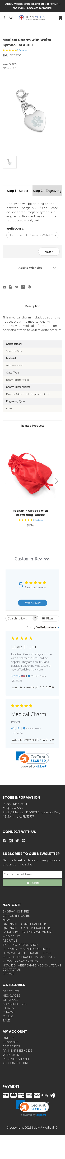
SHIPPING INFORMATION (21, 944)
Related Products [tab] (32, 425)
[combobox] (43, 627)
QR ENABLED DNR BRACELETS (25, 924)
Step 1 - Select (17, 191)
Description (32, 306)
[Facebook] (4, 840)
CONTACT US (12, 969)
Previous (4, 481)
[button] (32, 30)
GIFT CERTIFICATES (16, 915)
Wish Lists (11, 1054)
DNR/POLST (11, 999)
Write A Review (32, 602)
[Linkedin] (23, 287)
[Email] (4, 287)
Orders (9, 1038)
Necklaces (11, 995)
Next (48, 252)
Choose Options (32, 473)
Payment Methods (17, 1050)
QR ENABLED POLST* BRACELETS (27, 928)
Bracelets (11, 991)
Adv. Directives (15, 1004)
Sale (6, 1020)
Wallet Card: (15, 228)
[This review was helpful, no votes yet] (44, 687)
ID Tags (8, 1008)
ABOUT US (10, 940)
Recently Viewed (16, 1059)
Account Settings (17, 1063)
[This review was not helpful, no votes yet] (50, 687)
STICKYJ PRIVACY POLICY (20, 961)
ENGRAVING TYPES (16, 911)
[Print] (10, 287)
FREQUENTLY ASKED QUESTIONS (26, 949)
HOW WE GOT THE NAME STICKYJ (27, 953)
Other (8, 1016)
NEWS (7, 919)
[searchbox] (19, 618)
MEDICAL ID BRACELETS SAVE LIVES (29, 957)
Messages (10, 1042)
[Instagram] (11, 840)
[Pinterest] (29, 287)
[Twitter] (16, 287)
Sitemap (9, 973)
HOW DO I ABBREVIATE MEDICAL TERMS (32, 965)
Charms (9, 1012)
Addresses (11, 1046)
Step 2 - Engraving (47, 191)
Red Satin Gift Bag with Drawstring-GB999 (30, 513)
